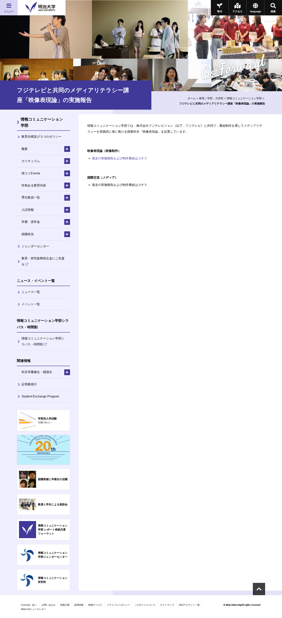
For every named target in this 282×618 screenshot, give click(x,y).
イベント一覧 (30, 304)
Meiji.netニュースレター (33, 609)
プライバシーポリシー (118, 605)
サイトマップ (167, 605)
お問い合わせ (48, 605)
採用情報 (78, 605)
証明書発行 (29, 384)
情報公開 (64, 605)
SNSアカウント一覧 (189, 605)
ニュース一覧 (30, 292)
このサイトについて (145, 605)
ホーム (192, 98)
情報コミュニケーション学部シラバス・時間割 (42, 341)
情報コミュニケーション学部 (244, 98)
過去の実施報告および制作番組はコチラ (119, 158)
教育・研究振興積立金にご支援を (42, 261)
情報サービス (95, 605)
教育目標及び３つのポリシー (41, 136)
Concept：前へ (29, 605)
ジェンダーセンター (35, 246)
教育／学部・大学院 (211, 98)
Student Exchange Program (40, 396)
